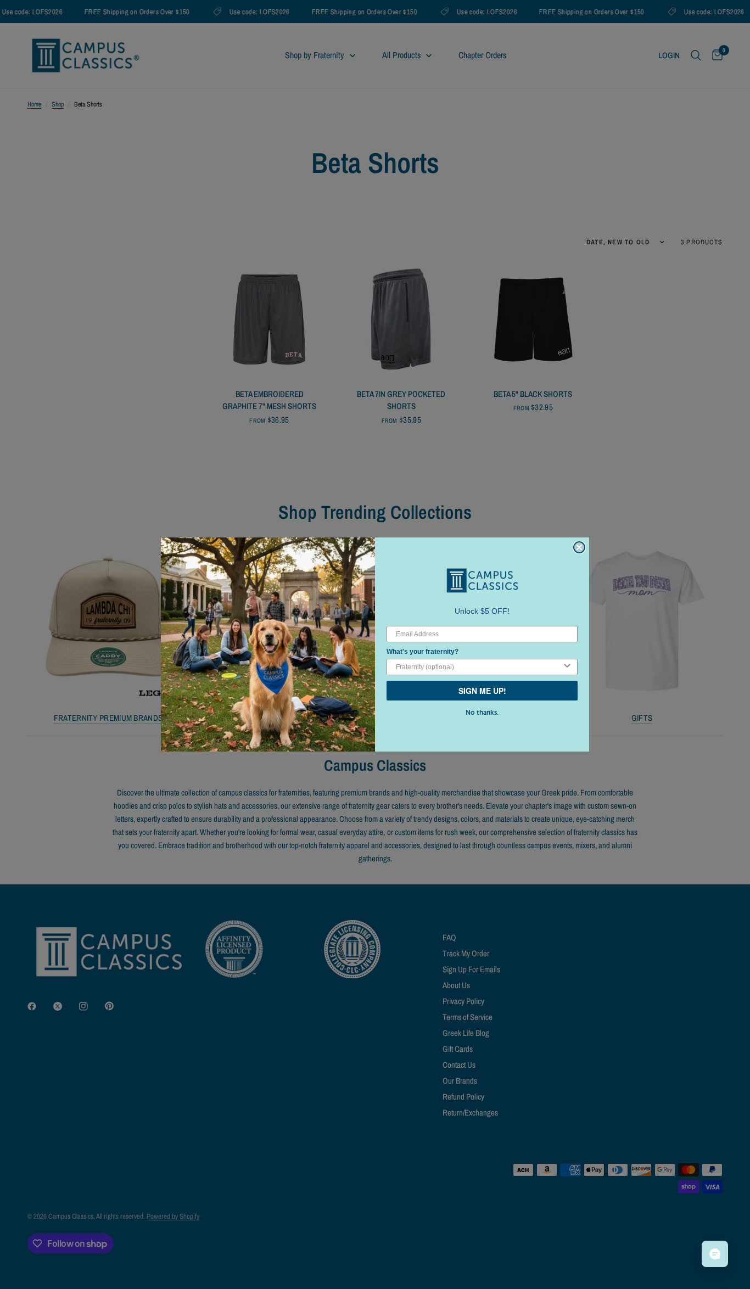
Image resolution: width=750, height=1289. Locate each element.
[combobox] (479, 667)
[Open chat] (715, 1254)
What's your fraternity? (422, 651)
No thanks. (482, 712)
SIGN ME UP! (482, 690)
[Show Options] (567, 667)
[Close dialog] (579, 547)
